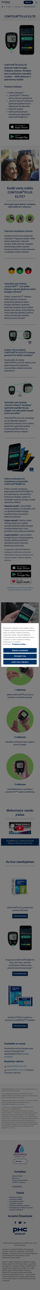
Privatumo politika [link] (18, 644)
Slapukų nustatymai (20, 650)
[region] (20, 645)
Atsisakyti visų (20, 656)
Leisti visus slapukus (19, 662)
